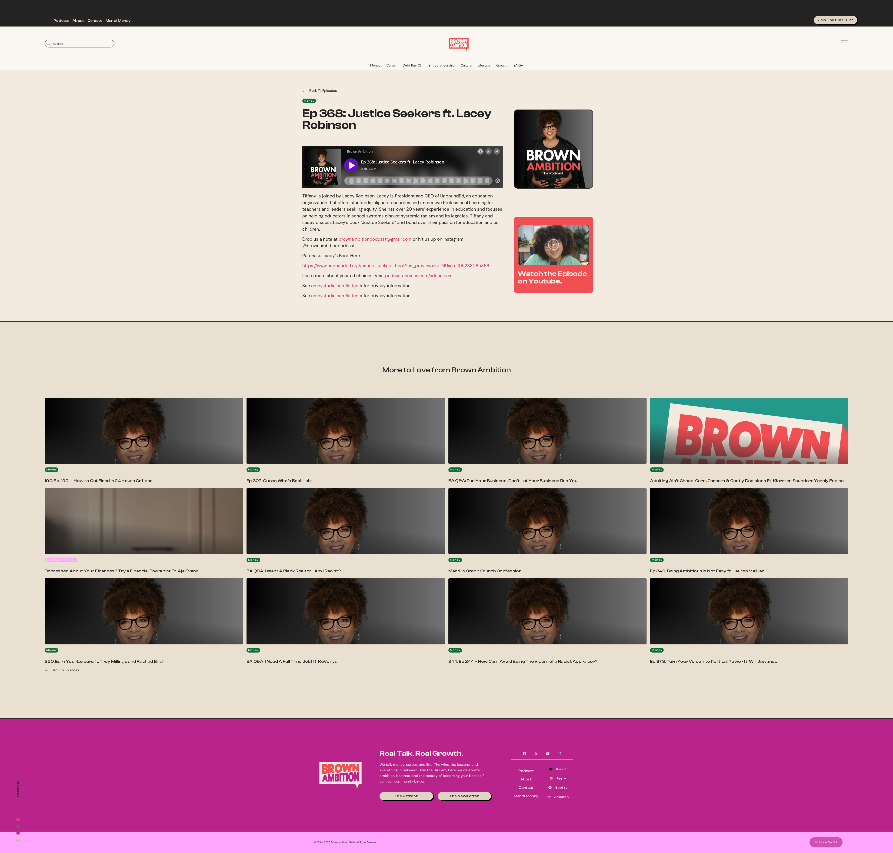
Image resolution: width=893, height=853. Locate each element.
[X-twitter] (17, 826)
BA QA (518, 65)
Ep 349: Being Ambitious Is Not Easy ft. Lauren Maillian (707, 571)
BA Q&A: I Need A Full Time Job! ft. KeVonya (292, 661)
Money (375, 65)
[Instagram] (17, 840)
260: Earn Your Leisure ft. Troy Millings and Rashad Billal (104, 661)
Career (392, 65)
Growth (501, 65)
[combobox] (79, 43)
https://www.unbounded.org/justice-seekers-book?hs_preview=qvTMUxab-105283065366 (395, 266)
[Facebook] (17, 819)
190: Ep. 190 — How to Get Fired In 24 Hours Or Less (99, 480)
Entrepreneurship (442, 65)
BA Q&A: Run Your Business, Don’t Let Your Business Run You (512, 480)
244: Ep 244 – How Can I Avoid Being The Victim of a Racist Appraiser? (523, 661)
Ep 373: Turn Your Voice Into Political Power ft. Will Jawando (713, 661)
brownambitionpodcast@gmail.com (375, 239)
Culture (466, 65)
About (78, 21)
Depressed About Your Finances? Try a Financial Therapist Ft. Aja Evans (122, 571)
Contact (94, 21)
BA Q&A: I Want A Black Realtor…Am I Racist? (294, 571)
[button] (553, 245)
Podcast (61, 21)
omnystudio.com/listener (337, 286)
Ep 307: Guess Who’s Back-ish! (279, 480)
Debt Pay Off (413, 65)
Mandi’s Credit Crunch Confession (485, 571)
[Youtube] (17, 833)
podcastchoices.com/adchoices (418, 276)
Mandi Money (118, 21)
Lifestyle (484, 65)
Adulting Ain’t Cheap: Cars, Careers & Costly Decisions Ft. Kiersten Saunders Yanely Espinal (747, 480)
